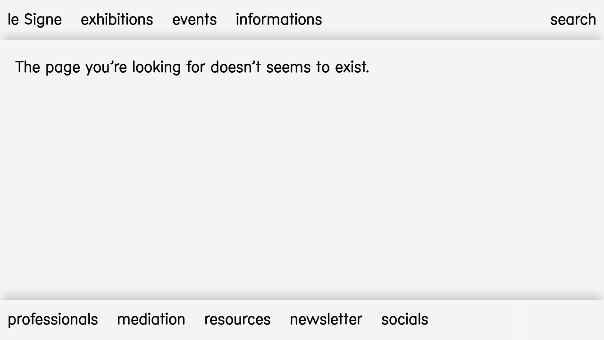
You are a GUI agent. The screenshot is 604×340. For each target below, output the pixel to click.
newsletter (326, 319)
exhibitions (117, 19)
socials (404, 319)
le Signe (35, 19)
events (194, 19)
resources (237, 319)
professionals (53, 319)
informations (279, 19)
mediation (151, 319)
